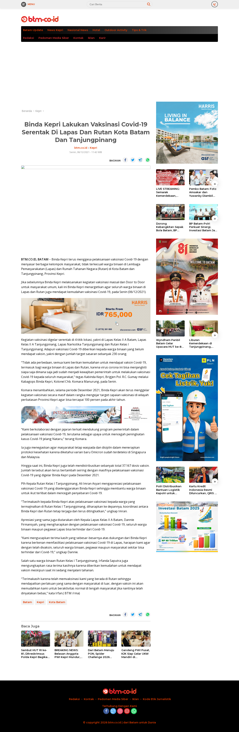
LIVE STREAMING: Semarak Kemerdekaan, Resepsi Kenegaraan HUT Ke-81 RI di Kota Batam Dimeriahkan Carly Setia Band (170, 192)
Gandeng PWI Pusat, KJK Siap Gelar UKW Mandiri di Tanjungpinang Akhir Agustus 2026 (135, 653)
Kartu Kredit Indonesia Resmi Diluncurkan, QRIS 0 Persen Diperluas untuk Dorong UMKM (202, 490)
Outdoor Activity (116, 30)
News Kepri (55, 30)
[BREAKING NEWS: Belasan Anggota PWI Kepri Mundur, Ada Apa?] (69, 639)
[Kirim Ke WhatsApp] (147, 160)
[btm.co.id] (39, 19)
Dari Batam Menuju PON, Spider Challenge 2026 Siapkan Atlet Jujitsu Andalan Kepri (102, 653)
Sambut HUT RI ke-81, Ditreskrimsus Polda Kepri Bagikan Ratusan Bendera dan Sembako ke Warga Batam (35, 653)
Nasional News (78, 30)
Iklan (91, 38)
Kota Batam (57, 602)
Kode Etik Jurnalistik (157, 699)
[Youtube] (127, 711)
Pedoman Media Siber (53, 38)
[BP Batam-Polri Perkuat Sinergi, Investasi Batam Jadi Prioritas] (203, 212)
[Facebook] (106, 711)
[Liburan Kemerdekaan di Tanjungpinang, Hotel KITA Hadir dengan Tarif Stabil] (203, 328)
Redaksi (28, 38)
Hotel (96, 30)
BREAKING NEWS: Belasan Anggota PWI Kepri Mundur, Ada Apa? (67, 653)
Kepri (93, 147)
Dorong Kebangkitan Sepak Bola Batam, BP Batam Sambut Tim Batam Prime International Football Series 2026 (170, 227)
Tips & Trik (139, 30)
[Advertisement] (119, 70)
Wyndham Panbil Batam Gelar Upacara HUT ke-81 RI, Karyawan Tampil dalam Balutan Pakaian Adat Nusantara (170, 343)
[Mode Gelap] (214, 4)
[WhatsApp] (134, 711)
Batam (27, 602)
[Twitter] (113, 711)
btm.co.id (80, 147)
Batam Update (33, 30)
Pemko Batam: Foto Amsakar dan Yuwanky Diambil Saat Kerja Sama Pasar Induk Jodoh (202, 192)
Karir (102, 38)
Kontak (78, 38)
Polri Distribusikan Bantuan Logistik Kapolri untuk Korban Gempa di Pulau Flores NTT (168, 490)
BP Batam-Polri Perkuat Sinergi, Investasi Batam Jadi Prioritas (203, 227)
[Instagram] (120, 711)
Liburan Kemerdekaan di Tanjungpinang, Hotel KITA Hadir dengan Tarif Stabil (202, 343)
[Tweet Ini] (133, 160)
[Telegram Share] (140, 160)
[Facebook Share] (125, 160)
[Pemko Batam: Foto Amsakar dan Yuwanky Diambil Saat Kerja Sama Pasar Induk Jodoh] (203, 177)
